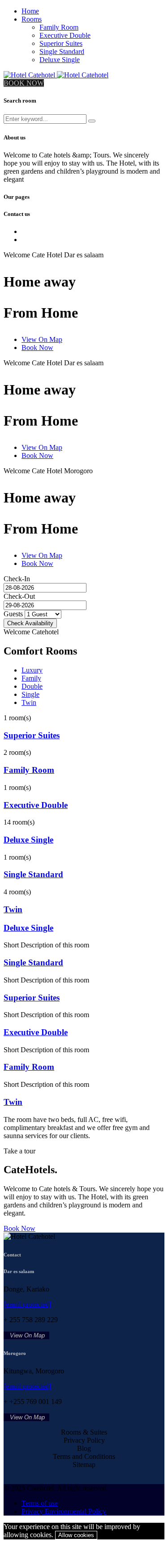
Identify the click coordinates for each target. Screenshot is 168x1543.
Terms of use (40, 1503)
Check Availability (30, 623)
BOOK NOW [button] (24, 83)
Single (30, 694)
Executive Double (64, 35)
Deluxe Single (59, 59)
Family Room (58, 27)
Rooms (32, 19)
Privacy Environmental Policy (64, 1511)
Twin (29, 702)
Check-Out (19, 596)
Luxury (32, 670)
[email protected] (27, 1304)
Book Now (37, 347)
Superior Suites (60, 43)
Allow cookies (76, 1535)
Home (30, 11)
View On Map (42, 339)
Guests (13, 614)
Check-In (17, 579)
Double (32, 686)
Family (31, 678)
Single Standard (61, 51)
